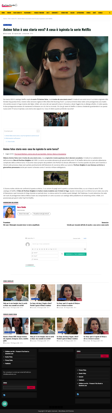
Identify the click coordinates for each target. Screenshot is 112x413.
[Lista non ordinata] (44, 249)
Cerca (5, 383)
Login (85, 238)
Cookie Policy (8, 357)
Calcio (72, 13)
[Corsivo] (35, 249)
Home (3, 13)
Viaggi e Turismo (39, 13)
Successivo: (88, 223)
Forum (9, 13)
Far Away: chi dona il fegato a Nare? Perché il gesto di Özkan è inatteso (41, 304)
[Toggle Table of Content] (37, 131)
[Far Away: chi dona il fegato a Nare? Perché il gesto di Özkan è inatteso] (42, 292)
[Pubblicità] (56, 407)
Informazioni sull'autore (12, 138)
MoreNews (62, 411)
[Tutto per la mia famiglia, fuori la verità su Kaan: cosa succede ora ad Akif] (15, 292)
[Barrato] (40, 249)
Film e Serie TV (17, 13)
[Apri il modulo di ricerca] (109, 12)
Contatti (81, 377)
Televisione (27, 13)
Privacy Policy (9, 360)
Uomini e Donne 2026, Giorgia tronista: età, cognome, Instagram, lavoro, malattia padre (15, 338)
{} (53, 249)
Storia (88, 13)
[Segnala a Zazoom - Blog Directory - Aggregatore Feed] (4, 395)
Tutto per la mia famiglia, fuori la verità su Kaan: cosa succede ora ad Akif (15, 304)
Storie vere (64, 13)
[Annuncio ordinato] (42, 249)
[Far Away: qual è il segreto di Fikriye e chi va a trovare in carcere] (69, 292)
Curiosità (55, 13)
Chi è (47, 13)
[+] (55, 249)
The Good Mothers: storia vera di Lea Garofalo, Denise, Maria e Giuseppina (40, 154)
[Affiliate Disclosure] (59, 407)
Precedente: (21, 223)
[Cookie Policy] (61, 407)
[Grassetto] (33, 249)
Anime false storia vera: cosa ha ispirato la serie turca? (22, 136)
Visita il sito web (24, 214)
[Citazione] (46, 249)
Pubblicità (8, 363)
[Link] (51, 249)
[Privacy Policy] (50, 407)
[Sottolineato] (37, 249)
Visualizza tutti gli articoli (41, 214)
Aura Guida (8, 33)
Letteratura (80, 13)
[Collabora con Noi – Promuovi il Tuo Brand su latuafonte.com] (53, 407)
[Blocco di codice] (49, 249)
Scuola (100, 13)
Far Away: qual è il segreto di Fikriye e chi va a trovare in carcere (68, 304)
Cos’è (94, 13)
